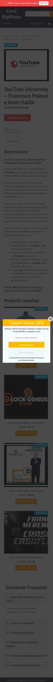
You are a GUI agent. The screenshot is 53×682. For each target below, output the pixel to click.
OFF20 (44, 3)
